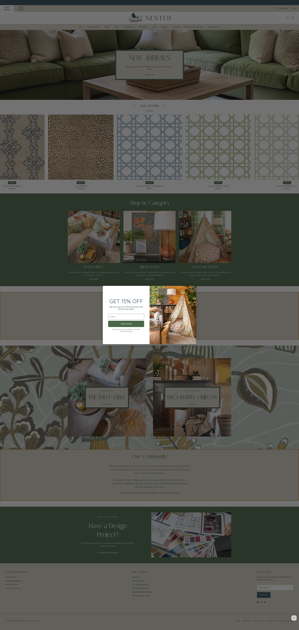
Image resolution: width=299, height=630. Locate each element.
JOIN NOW (126, 323)
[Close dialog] (193, 289)
